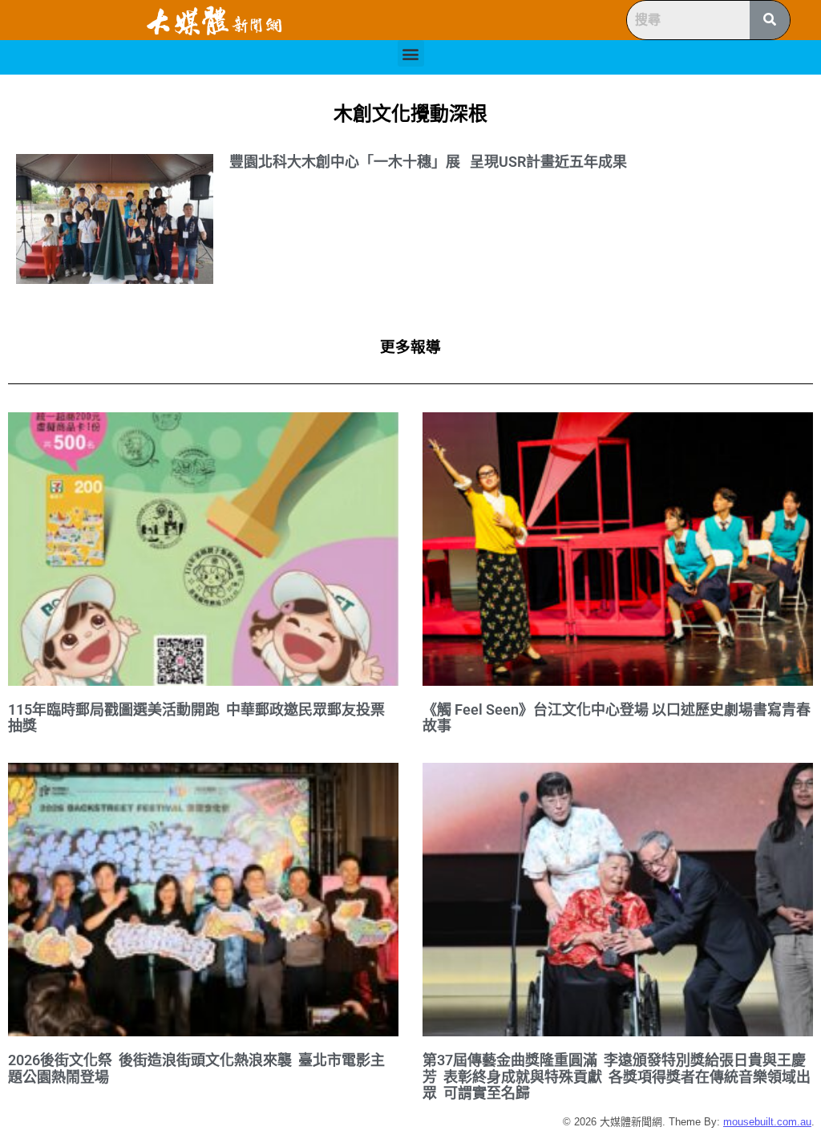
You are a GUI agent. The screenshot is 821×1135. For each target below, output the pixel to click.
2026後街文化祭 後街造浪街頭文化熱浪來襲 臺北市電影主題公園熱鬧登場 (196, 1068)
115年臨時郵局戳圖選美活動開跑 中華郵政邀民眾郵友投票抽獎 (196, 718)
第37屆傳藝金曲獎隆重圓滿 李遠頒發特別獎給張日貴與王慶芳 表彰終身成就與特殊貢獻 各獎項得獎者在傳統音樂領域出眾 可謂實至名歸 (617, 1076)
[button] (411, 53)
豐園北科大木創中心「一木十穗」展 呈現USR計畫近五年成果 (428, 161)
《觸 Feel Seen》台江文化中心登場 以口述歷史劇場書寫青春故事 (617, 718)
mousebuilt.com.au (767, 1122)
